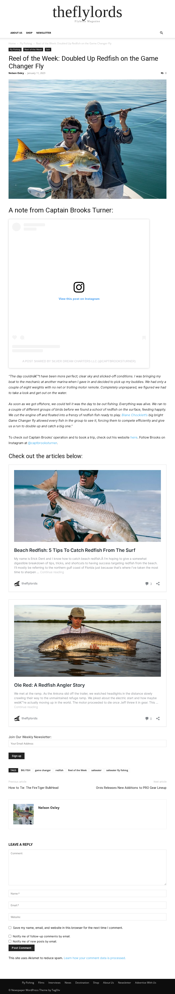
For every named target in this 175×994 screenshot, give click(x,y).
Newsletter (124, 982)
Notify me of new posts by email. (35, 941)
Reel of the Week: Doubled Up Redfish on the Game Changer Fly (83, 62)
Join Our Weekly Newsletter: (30, 737)
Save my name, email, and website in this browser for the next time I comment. (68, 927)
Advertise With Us (145, 982)
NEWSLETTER (43, 32)
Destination (82, 982)
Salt (48, 49)
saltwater (96, 770)
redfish (59, 770)
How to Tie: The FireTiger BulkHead (33, 788)
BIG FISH (25, 770)
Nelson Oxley (16, 73)
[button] (161, 33)
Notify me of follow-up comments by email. (41, 936)
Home (12, 43)
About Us (108, 982)
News (68, 982)
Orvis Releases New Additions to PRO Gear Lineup (131, 788)
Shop (96, 982)
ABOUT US (16, 32)
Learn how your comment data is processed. (95, 958)
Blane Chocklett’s (135, 415)
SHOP (29, 32)
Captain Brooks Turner (78, 210)
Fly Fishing (26, 43)
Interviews (54, 982)
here (133, 437)
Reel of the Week (33, 49)
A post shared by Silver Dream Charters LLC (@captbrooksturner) (79, 361)
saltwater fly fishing (117, 770)
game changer (43, 770)
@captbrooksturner (42, 443)
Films (41, 982)
